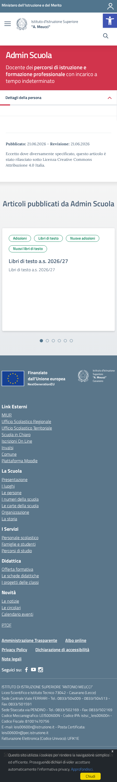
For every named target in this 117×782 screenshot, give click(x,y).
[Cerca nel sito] (105, 36)
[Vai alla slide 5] (65, 340)
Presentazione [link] (14, 479)
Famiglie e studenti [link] (19, 544)
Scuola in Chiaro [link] (16, 434)
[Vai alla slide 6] (71, 340)
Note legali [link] (11, 659)
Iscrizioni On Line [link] (17, 441)
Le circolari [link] (11, 607)
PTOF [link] (6, 625)
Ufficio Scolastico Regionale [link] (26, 421)
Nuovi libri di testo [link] (28, 248)
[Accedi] (110, 6)
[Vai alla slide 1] (41, 340)
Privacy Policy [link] (14, 649)
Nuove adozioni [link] (82, 238)
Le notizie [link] (10, 601)
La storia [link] (9, 518)
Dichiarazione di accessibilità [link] (62, 649)
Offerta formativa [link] (17, 569)
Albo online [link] (75, 640)
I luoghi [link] (8, 486)
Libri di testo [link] (48, 238)
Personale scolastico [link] (20, 537)
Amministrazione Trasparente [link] (29, 640)
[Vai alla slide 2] (47, 340)
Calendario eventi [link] (17, 614)
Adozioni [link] (20, 238)
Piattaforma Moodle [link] (20, 460)
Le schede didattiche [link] (20, 575)
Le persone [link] (11, 492)
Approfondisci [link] (82, 769)
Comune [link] (9, 454)
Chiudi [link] (90, 776)
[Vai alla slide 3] (53, 340)
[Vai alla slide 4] (59, 340)
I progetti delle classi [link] (20, 582)
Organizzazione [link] (15, 512)
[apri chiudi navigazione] (7, 24)
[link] (110, 21)
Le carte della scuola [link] (20, 505)
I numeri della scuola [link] (20, 499)
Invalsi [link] (7, 447)
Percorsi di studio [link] (17, 550)
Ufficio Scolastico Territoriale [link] (27, 428)
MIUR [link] (7, 415)
